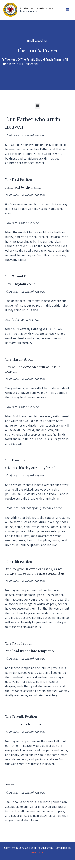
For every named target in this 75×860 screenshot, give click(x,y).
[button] (37, 106)
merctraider (37, 852)
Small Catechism (37, 40)
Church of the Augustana (36, 8)
